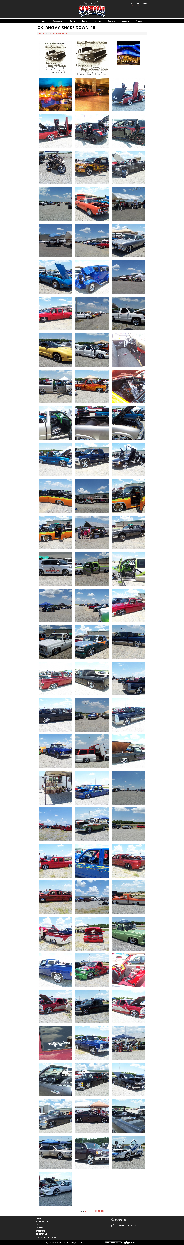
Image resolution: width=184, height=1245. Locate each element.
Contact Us (125, 21)
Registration (57, 21)
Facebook (139, 21)
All (85, 1211)
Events (84, 21)
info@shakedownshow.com (125, 1225)
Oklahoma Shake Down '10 (57, 33)
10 (90, 1211)
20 (93, 1211)
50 (99, 1211)
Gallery (72, 21)
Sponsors (111, 21)
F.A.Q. (38, 1224)
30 (96, 1211)
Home (43, 21)
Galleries (42, 33)
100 (102, 1211)
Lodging (98, 21)
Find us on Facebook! (46, 1237)
